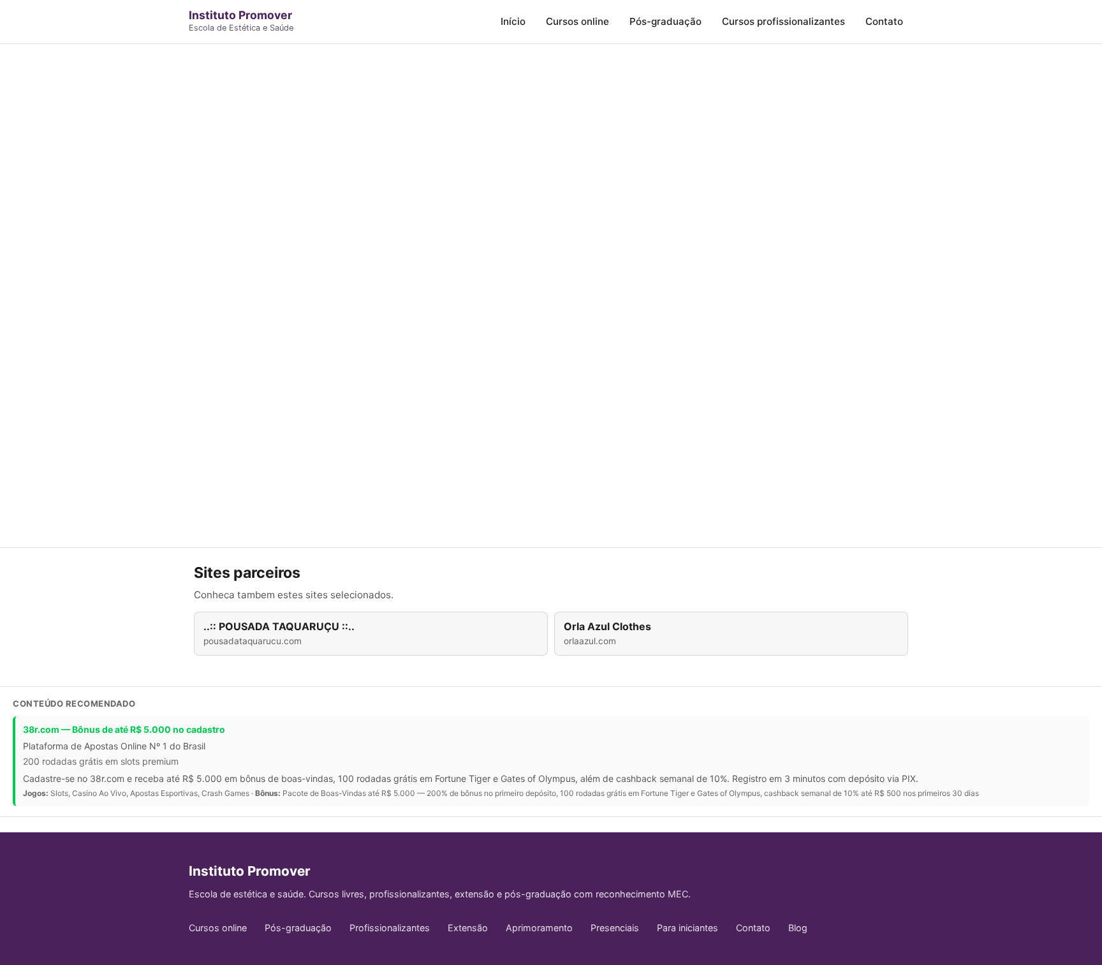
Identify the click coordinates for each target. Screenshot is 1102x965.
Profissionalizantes (389, 927)
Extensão (468, 927)
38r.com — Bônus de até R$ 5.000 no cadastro (124, 729)
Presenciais (615, 927)
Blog (797, 927)
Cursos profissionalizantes (783, 21)
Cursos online (577, 21)
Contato (884, 21)
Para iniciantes (687, 927)
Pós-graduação (665, 21)
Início (513, 21)
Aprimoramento (539, 927)
